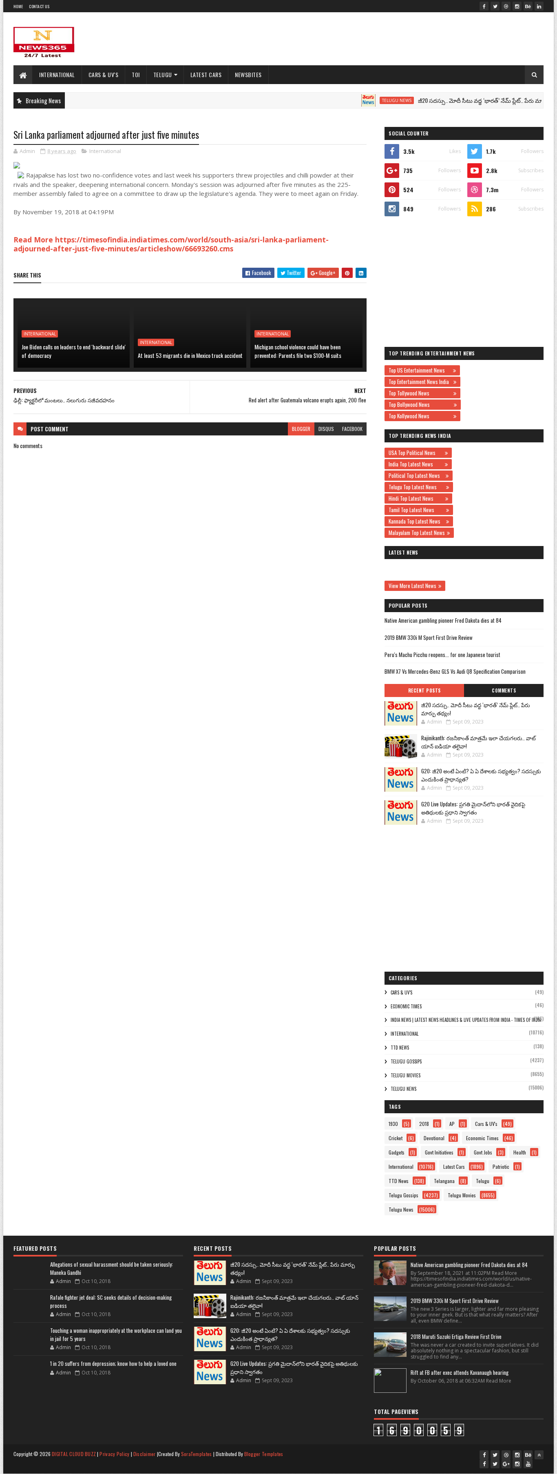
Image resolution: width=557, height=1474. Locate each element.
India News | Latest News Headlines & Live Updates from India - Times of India (466, 1020)
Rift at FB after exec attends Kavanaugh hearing (459, 1372)
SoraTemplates (196, 1453)
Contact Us (39, 6)
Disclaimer (144, 1453)
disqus (326, 428)
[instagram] (517, 6)
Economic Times (406, 1006)
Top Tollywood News (420, 393)
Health (519, 1152)
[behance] (528, 6)
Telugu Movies (405, 1075)
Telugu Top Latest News (416, 487)
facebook (352, 428)
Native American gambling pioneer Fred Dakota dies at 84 (443, 620)
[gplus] (506, 1463)
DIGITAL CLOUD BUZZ (74, 1453)
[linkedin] (539, 6)
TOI (136, 74)
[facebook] (484, 6)
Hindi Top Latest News (416, 498)
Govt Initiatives (439, 1152)
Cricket (395, 1137)
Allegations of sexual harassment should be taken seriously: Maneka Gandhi (111, 1268)
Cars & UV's (103, 74)
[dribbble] (506, 6)
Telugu (162, 74)
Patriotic (501, 1166)
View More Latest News (412, 586)
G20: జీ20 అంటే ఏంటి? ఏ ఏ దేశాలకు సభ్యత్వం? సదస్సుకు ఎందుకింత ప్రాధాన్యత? (481, 775)
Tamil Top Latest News (416, 510)
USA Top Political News (416, 452)
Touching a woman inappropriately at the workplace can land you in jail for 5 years (116, 1334)
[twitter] (495, 6)
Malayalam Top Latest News (417, 532)
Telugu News (375, 100)
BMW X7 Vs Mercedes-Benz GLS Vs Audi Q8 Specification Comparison (455, 671)
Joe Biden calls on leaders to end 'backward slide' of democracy (74, 351)
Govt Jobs (483, 1152)
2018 (424, 1123)
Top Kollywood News (420, 416)
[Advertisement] (395, 38)
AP (452, 1123)
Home (18, 6)
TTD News (400, 1047)
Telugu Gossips (406, 1061)
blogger (301, 428)
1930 (393, 1123)
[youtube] (528, 1463)
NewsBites (248, 74)
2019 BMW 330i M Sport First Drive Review (429, 637)
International (57, 74)
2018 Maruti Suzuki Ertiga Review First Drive (456, 1336)
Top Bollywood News (420, 404)
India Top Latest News (416, 464)
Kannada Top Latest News (416, 521)
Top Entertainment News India (420, 381)
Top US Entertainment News (420, 370)
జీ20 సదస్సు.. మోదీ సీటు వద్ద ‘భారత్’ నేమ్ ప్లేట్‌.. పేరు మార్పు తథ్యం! (471, 100)
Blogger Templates (263, 1453)
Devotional (434, 1137)
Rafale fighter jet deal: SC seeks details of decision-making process (111, 1301)
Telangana (444, 1180)
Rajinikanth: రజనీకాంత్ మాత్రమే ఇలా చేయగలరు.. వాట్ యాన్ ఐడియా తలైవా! (478, 742)
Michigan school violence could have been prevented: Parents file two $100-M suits (297, 351)
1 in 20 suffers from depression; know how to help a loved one (113, 1363)
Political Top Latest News (416, 475)
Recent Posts (424, 690)
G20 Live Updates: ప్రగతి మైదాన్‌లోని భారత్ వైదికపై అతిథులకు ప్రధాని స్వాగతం (473, 808)
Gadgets (396, 1152)
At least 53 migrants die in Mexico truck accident (190, 355)
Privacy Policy (114, 1453)
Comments (504, 690)
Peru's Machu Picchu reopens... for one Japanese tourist (442, 654)
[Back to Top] (539, 1454)
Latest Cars (206, 74)
